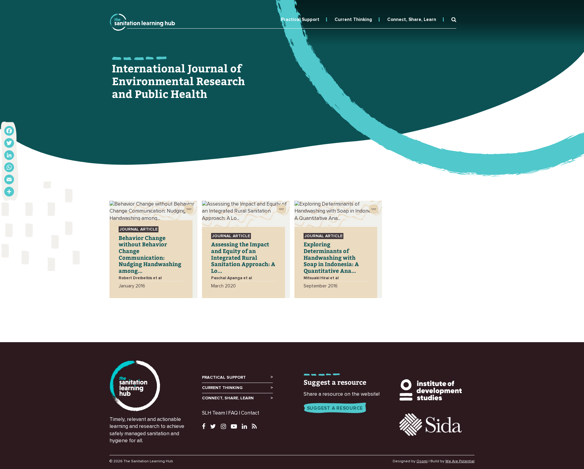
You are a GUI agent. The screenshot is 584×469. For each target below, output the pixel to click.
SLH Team (213, 413)
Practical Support (300, 19)
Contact (250, 413)
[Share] (9, 192)
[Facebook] (9, 131)
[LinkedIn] (9, 155)
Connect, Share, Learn (411, 19)
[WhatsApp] (9, 167)
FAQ (233, 413)
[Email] (9, 179)
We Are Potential (459, 461)
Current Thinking (353, 19)
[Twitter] (9, 143)
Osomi (422, 461)
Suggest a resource (335, 408)
